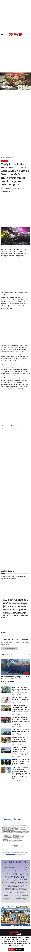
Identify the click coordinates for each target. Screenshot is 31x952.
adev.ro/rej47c (17, 426)
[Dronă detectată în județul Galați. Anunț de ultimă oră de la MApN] (6, 731)
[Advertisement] (15, 15)
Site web (3, 632)
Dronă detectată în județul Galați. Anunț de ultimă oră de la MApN (20, 731)
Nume (3, 617)
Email (3, 625)
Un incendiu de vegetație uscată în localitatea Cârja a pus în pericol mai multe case (15, 679)
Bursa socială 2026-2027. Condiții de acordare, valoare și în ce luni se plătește (20, 740)
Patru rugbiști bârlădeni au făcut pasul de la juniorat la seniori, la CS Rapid (20, 761)
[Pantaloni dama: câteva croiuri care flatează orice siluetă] (6, 700)
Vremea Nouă (7, 188)
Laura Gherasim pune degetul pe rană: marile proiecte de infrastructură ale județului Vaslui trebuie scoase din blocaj (20, 709)
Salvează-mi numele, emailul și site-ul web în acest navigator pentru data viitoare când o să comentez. (15, 642)
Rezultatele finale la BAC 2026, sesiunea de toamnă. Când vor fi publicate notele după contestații (20, 690)
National (9, 157)
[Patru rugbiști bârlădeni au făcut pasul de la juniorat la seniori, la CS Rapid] (6, 762)
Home (4, 157)
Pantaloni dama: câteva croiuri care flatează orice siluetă (20, 699)
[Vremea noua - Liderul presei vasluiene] (15, 34)
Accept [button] (11, 949)
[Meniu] (2, 35)
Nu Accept (19, 949)
